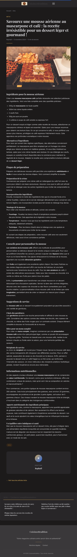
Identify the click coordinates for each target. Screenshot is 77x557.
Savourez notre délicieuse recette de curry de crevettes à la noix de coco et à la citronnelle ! (19, 506)
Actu (14, 11)
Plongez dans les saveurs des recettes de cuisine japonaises (19, 514)
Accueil (8, 11)
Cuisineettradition (38, 3)
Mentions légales (34, 545)
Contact (45, 545)
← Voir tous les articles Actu (16, 480)
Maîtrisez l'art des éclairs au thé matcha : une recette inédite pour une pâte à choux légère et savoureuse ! (55, 506)
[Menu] (54, 3)
